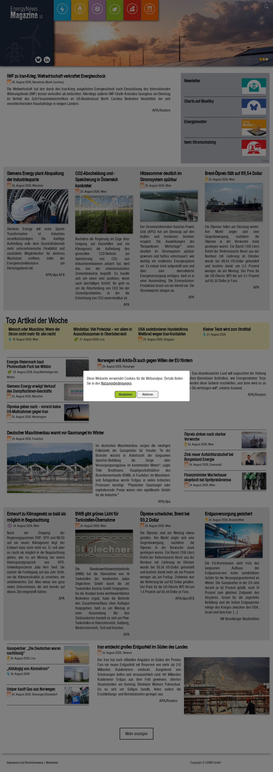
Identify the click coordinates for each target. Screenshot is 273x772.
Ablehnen (147, 394)
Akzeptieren (125, 394)
